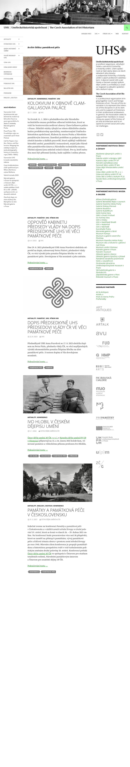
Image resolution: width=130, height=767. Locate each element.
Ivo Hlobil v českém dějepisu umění (49, 424)
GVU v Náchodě (102, 226)
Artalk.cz (99, 294)
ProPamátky (101, 299)
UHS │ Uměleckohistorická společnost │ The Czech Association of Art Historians (49, 27)
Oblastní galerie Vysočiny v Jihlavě (110, 256)
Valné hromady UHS (9, 57)
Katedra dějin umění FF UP (107, 160)
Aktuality (32, 99)
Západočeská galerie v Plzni (107, 274)
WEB (117, 34)
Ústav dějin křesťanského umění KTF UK (109, 168)
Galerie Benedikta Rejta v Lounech (110, 201)
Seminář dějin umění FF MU (108, 165)
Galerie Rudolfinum (104, 211)
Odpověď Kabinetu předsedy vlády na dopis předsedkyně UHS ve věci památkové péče (54, 229)
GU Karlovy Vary (103, 217)
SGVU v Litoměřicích (104, 261)
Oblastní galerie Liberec (106, 254)
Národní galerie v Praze (106, 249)
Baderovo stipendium (8, 73)
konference (42, 99)
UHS (96, 34)
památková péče (36, 168)
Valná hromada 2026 (11, 175)
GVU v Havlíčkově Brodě (106, 222)
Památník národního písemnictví (110, 258)
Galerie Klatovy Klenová (106, 206)
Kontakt (125, 34)
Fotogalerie (8, 79)
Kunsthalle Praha (103, 229)
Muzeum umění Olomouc (107, 247)
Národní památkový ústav (107, 163)
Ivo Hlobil (34, 456)
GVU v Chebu (101, 220)
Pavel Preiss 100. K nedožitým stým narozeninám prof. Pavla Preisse (11, 134)
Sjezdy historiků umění (10, 50)
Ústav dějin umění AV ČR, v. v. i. (43, 437)
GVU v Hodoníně (103, 224)
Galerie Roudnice (103, 208)
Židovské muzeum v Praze (107, 277)
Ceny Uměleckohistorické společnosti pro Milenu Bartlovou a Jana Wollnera (11, 168)
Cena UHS (7, 62)
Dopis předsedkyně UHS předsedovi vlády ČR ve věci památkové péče (57, 327)
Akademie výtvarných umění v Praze (108, 154)
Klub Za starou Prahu (105, 296)
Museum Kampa (103, 233)
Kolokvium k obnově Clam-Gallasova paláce (57, 105)
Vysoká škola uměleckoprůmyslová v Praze (110, 180)
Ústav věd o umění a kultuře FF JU (110, 176)
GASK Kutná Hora (103, 213)
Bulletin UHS (8, 88)
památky (52, 99)
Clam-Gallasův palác (47, 165)
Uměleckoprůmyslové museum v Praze (110, 266)
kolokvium (45, 456)
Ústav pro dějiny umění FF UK (108, 174)
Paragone (7, 93)
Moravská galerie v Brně (106, 231)
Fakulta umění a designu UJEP (108, 158)
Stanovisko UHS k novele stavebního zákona (11, 160)
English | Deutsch (44, 506)
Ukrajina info (86, 34)
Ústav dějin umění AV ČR (49, 431)
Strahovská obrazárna (105, 263)
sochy (58, 168)
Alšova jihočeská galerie (106, 199)
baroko (33, 165)
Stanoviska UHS (9, 44)
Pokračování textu (38, 158)
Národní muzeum (103, 252)
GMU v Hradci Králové (105, 215)
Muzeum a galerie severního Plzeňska (108, 237)
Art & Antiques (102, 292)
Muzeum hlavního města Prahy (109, 240)
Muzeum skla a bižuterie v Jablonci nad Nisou (111, 243)
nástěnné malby (78, 165)
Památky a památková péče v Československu (56, 512)
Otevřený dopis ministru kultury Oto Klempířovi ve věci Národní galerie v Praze (10, 201)
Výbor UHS (106, 34)
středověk (73, 456)
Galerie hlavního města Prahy (108, 204)
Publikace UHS (9, 83)
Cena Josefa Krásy (10, 67)
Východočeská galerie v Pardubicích (106, 271)
